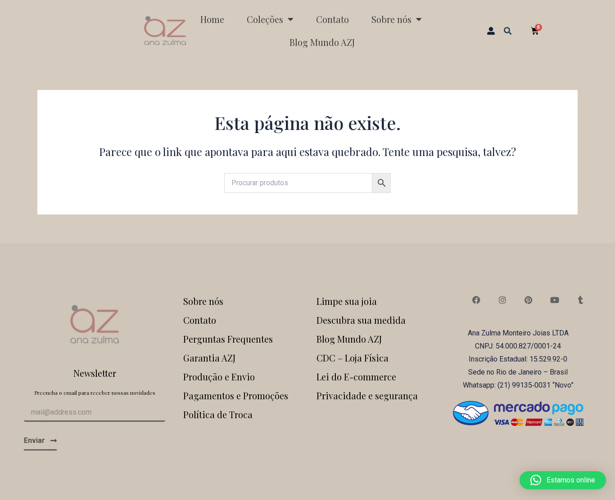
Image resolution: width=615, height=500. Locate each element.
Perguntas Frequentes (228, 339)
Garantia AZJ (209, 358)
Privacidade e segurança (367, 395)
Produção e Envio (219, 377)
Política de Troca (218, 414)
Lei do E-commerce (356, 377)
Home (212, 19)
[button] (507, 30)
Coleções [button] (265, 19)
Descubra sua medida (361, 320)
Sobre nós (203, 301)
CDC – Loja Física (353, 358)
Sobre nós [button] (391, 19)
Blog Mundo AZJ (322, 42)
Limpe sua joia (347, 301)
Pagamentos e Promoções (235, 395)
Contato (332, 19)
